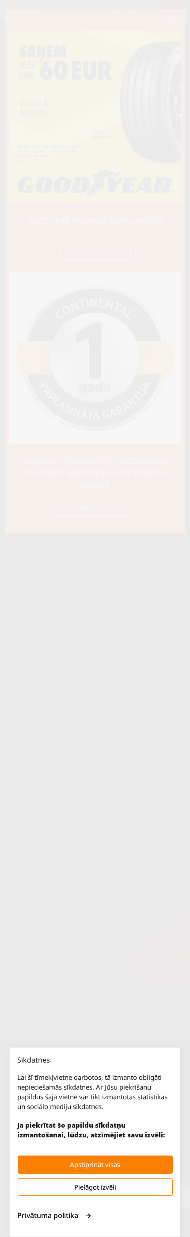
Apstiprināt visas (95, 1164)
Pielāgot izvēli (95, 1187)
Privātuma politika (47, 1215)
